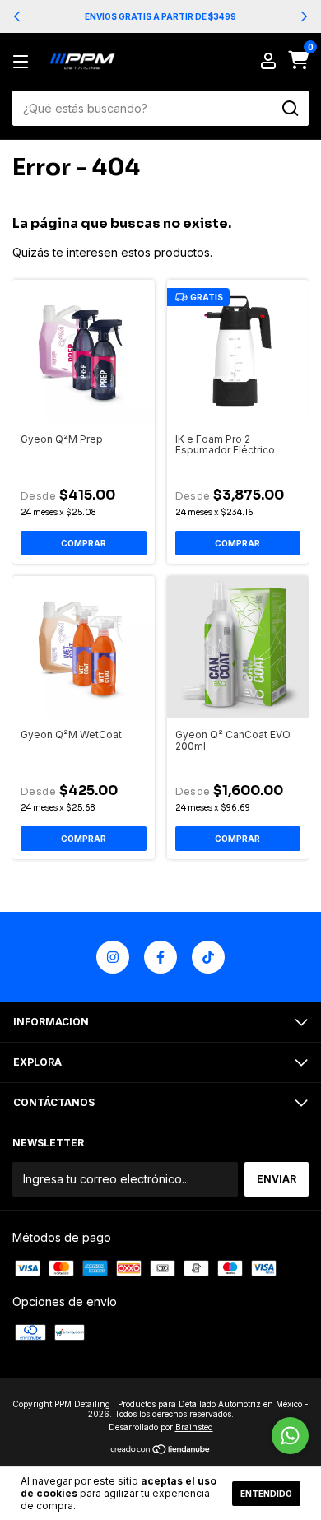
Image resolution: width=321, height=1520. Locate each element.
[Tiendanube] (160, 1450)
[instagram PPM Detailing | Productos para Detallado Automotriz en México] (112, 957)
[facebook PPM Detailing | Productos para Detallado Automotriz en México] (160, 957)
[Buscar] (289, 108)
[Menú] (23, 62)
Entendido (266, 1494)
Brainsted (194, 1427)
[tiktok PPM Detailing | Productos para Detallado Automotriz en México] (208, 957)
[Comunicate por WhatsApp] (290, 1435)
